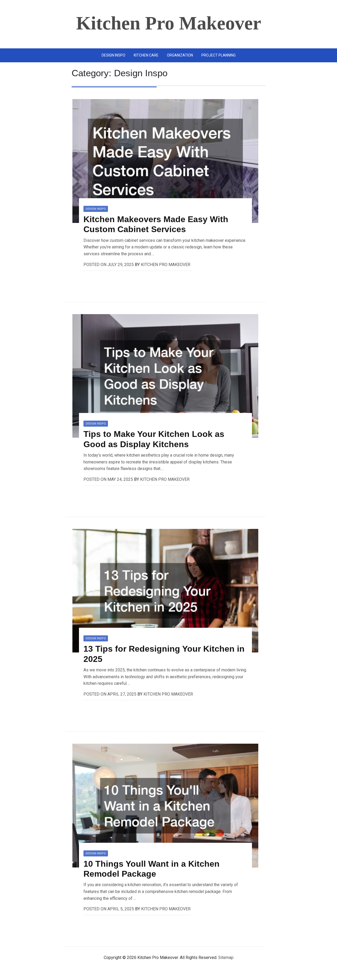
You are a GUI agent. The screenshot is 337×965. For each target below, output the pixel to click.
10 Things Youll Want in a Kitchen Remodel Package (151, 869)
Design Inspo (113, 55)
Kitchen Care (146, 55)
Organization (180, 55)
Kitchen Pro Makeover (168, 23)
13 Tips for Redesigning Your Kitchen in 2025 (164, 653)
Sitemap (226, 957)
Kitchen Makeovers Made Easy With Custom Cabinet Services (155, 224)
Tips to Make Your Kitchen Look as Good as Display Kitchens (153, 439)
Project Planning (218, 55)
